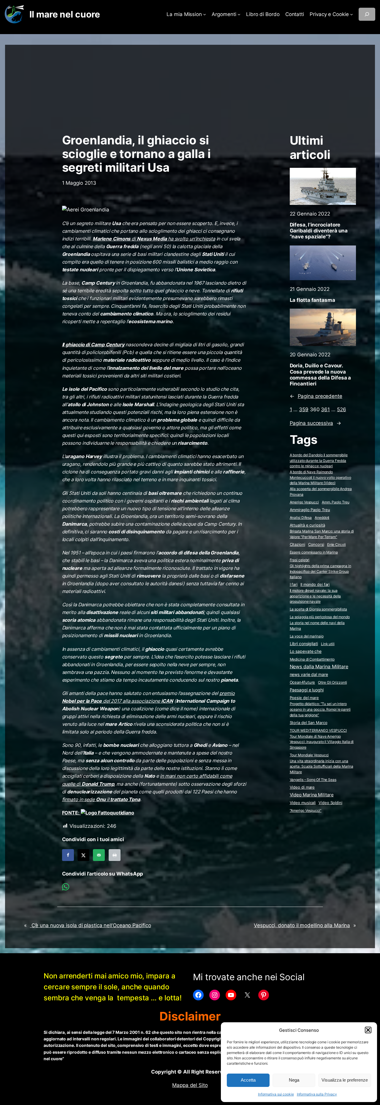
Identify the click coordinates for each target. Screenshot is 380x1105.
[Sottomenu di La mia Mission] (204, 14)
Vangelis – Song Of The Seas (313, 779)
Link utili (328, 644)
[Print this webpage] (115, 855)
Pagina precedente (316, 396)
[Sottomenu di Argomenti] (239, 14)
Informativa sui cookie (276, 1094)
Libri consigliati (304, 643)
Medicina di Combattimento (312, 659)
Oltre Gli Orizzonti (332, 682)
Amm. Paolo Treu (335, 502)
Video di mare (302, 787)
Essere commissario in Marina (314, 552)
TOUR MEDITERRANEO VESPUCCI (318, 730)
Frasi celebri (300, 560)
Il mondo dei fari (315, 584)
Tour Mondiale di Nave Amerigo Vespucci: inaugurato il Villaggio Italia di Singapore (322, 742)
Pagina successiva (315, 423)
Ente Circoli (336, 544)
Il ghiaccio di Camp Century (93, 344)
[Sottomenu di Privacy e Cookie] (351, 14)
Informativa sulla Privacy (317, 1094)
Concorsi (316, 544)
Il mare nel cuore (64, 14)
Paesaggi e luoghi (307, 690)
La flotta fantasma (312, 300)
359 (303, 409)
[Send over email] (99, 855)
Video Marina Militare (312, 795)
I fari (293, 584)
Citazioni (297, 544)
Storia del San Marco (308, 722)
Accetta (248, 1079)
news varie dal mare (309, 674)
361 (325, 409)
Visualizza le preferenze (345, 1079)
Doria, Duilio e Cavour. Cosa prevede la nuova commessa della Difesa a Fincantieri (320, 374)
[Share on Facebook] (68, 855)
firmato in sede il (101, 799)
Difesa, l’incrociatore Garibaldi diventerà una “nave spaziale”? (319, 231)
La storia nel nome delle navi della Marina (317, 626)
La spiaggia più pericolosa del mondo (320, 617)
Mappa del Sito (190, 1085)
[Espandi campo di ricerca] (367, 14)
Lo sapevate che (306, 651)
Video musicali (303, 802)
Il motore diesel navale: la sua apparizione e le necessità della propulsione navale (315, 596)
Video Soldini (330, 803)
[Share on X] (83, 855)
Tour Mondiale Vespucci (309, 755)
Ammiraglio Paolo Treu (310, 510)
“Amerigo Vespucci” (306, 810)
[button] (368, 1030)
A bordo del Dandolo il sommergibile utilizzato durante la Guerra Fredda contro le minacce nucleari (319, 460)
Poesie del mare (304, 697)
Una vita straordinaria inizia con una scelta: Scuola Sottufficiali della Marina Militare (321, 766)
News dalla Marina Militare (319, 666)
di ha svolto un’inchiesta (154, 239)
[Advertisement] (190, 86)
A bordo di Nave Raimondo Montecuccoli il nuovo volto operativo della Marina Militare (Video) (320, 477)
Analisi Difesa (301, 517)
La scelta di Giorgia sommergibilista (318, 609)
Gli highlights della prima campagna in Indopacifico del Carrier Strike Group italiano (320, 571)
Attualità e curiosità (307, 525)
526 (341, 409)
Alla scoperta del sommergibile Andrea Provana (321, 492)
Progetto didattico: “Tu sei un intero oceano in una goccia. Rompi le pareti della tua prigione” (320, 709)
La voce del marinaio (307, 636)
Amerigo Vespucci (304, 502)
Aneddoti (322, 517)
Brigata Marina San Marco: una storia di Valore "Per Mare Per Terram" (322, 534)
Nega (294, 1079)
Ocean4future (302, 682)
